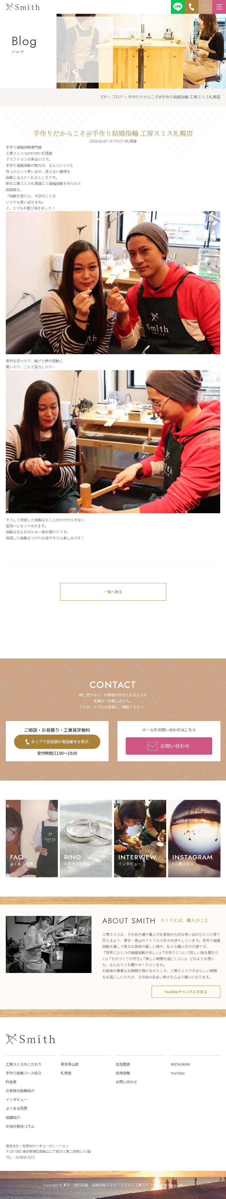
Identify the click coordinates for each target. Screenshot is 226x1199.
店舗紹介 (13, 1117)
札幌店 (66, 1073)
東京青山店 (70, 1064)
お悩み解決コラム (20, 1126)
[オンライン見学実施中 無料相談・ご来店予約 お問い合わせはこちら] (205, 7)
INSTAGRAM (180, 1064)
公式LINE (178, 7)
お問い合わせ (175, 745)
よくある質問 (16, 1108)
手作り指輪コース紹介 (23, 1073)
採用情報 (123, 1073)
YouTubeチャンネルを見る (186, 991)
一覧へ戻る (113, 591)
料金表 (11, 1081)
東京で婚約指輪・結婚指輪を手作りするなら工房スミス (108, 1184)
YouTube (178, 1073)
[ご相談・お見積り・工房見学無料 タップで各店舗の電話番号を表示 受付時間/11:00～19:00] (191, 7)
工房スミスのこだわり (24, 1064)
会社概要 (123, 1064)
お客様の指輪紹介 (20, 1090)
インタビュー (16, 1099)
